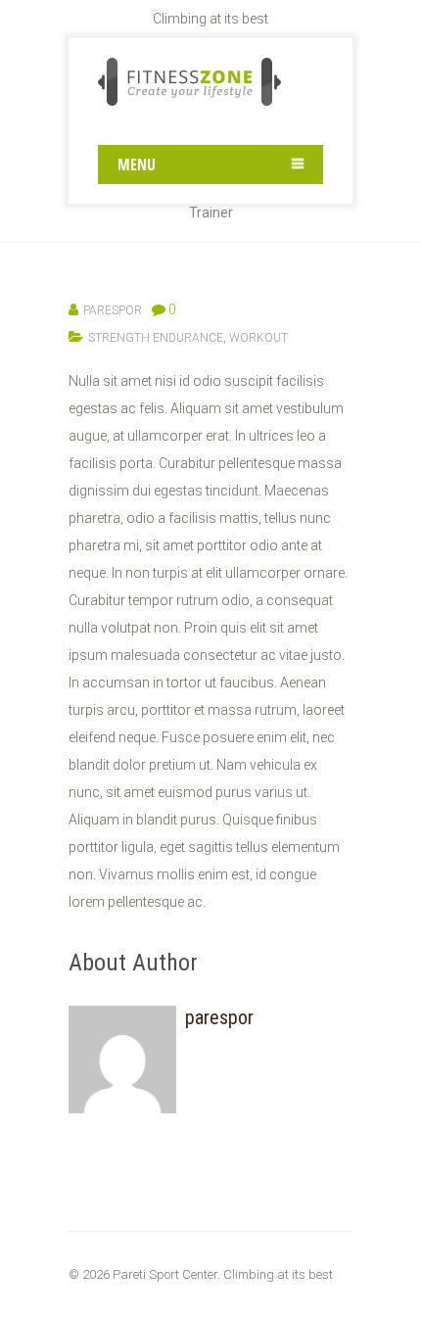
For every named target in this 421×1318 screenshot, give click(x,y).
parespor (112, 310)
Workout (258, 338)
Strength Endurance (155, 338)
